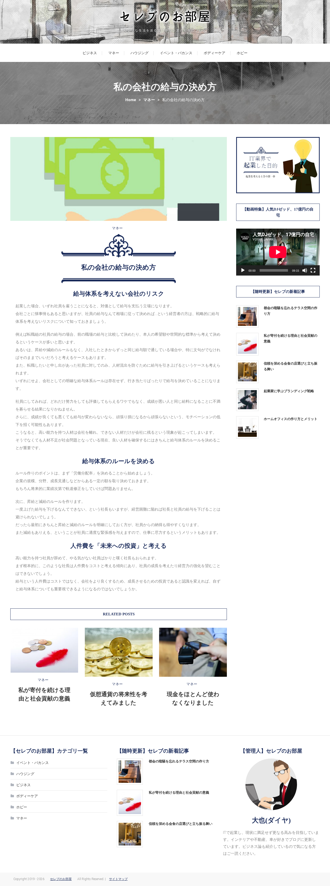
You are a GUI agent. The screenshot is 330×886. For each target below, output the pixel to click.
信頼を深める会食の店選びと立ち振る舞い (290, 366)
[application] (278, 252)
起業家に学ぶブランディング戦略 (289, 391)
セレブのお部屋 (61, 879)
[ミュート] (304, 270)
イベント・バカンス (176, 53)
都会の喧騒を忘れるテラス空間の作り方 (290, 311)
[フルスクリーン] (313, 270)
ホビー (242, 53)
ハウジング (139, 53)
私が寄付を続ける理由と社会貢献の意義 (290, 338)
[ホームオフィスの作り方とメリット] (247, 427)
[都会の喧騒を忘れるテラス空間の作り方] (247, 316)
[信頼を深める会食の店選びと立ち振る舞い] (247, 372)
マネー (113, 53)
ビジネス (89, 53)
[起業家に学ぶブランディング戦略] (247, 399)
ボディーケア (214, 53)
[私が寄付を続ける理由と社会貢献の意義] (247, 344)
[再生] (242, 270)
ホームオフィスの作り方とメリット (290, 419)
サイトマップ (118, 879)
